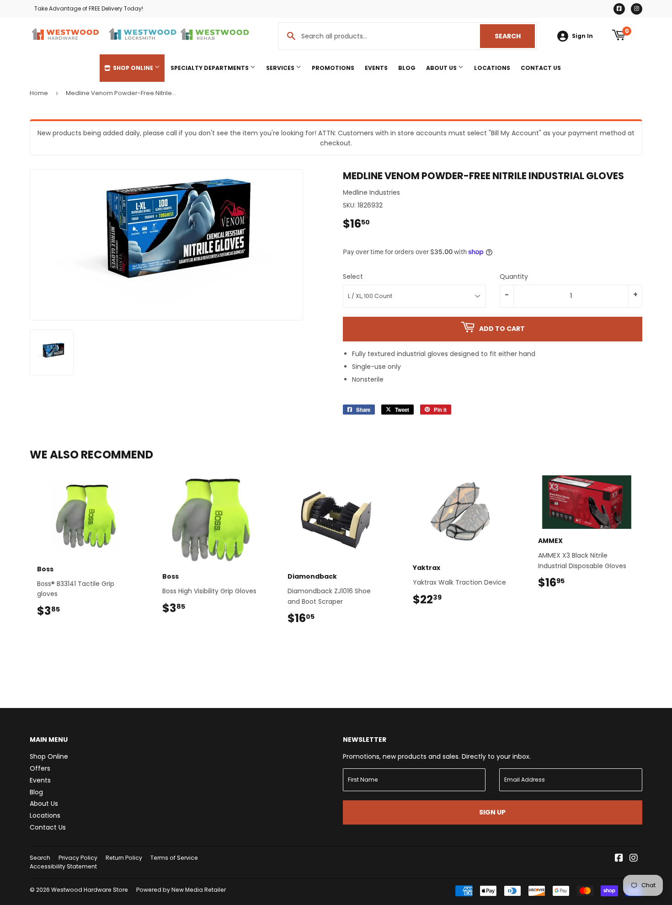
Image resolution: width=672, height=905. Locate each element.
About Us (442, 68)
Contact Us (541, 68)
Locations (492, 68)
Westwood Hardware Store (89, 890)
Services (281, 68)
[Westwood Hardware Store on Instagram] (633, 858)
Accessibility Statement (63, 866)
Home (39, 93)
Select (353, 276)
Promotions (333, 68)
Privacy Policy (78, 858)
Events (376, 68)
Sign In (582, 36)
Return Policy (124, 858)
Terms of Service (174, 858)
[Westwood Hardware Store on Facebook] (619, 858)
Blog (407, 68)
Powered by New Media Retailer (181, 890)
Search (515, 36)
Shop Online (133, 68)
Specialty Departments (210, 68)
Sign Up (492, 812)
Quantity (514, 276)
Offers (40, 768)
